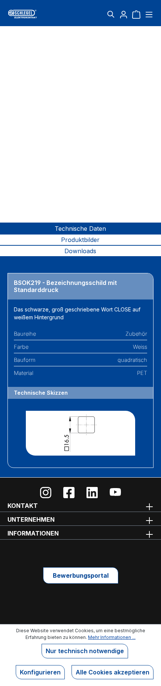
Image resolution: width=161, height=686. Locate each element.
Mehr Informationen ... (112, 637)
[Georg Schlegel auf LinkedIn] (92, 492)
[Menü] (148, 14)
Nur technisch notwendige (85, 651)
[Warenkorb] (136, 14)
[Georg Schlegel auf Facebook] (68, 492)
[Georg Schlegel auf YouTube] (115, 492)
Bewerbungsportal (81, 575)
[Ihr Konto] (123, 14)
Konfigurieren (40, 672)
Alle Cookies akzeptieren (112, 672)
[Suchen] (110, 14)
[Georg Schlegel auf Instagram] (45, 492)
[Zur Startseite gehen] (32, 14)
